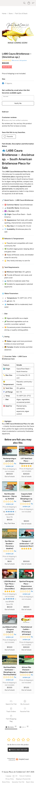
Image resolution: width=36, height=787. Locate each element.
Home (4, 13)
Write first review (19, 749)
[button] (24, 3)
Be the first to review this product (18, 744)
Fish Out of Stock (21, 13)
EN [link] (14, 776)
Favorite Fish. (25, 711)
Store (11, 13)
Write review (15, 60)
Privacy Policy (10, 779)
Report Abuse (30, 782)
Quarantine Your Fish (18, 782)
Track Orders (11, 711)
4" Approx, (8, 83)
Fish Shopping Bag (11, 720)
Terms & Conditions (25, 776)
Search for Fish (11, 704)
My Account (24, 704)
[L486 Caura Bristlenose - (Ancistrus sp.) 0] (18, 33)
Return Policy (6, 782)
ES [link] (16, 776)
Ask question (23, 60)
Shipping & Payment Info (23, 779)
